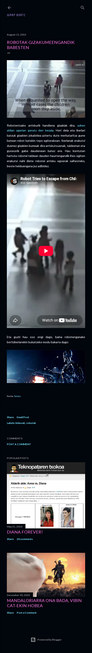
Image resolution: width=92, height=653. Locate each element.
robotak (31, 423)
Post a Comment (19, 444)
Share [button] (10, 417)
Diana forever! (25, 531)
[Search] (82, 7)
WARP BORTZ (16, 15)
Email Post (23, 417)
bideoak (20, 423)
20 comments (25, 539)
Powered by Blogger (49, 639)
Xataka (17, 396)
